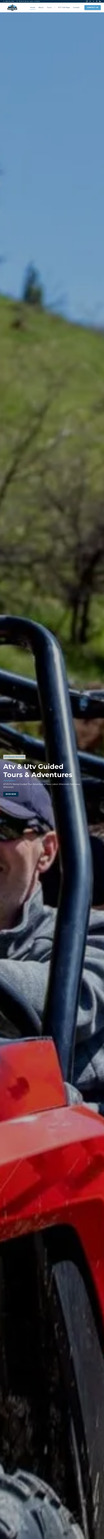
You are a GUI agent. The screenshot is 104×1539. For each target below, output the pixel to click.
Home (32, 7)
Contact (76, 7)
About (41, 7)
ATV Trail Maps (64, 7)
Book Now (11, 794)
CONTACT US (92, 7)
